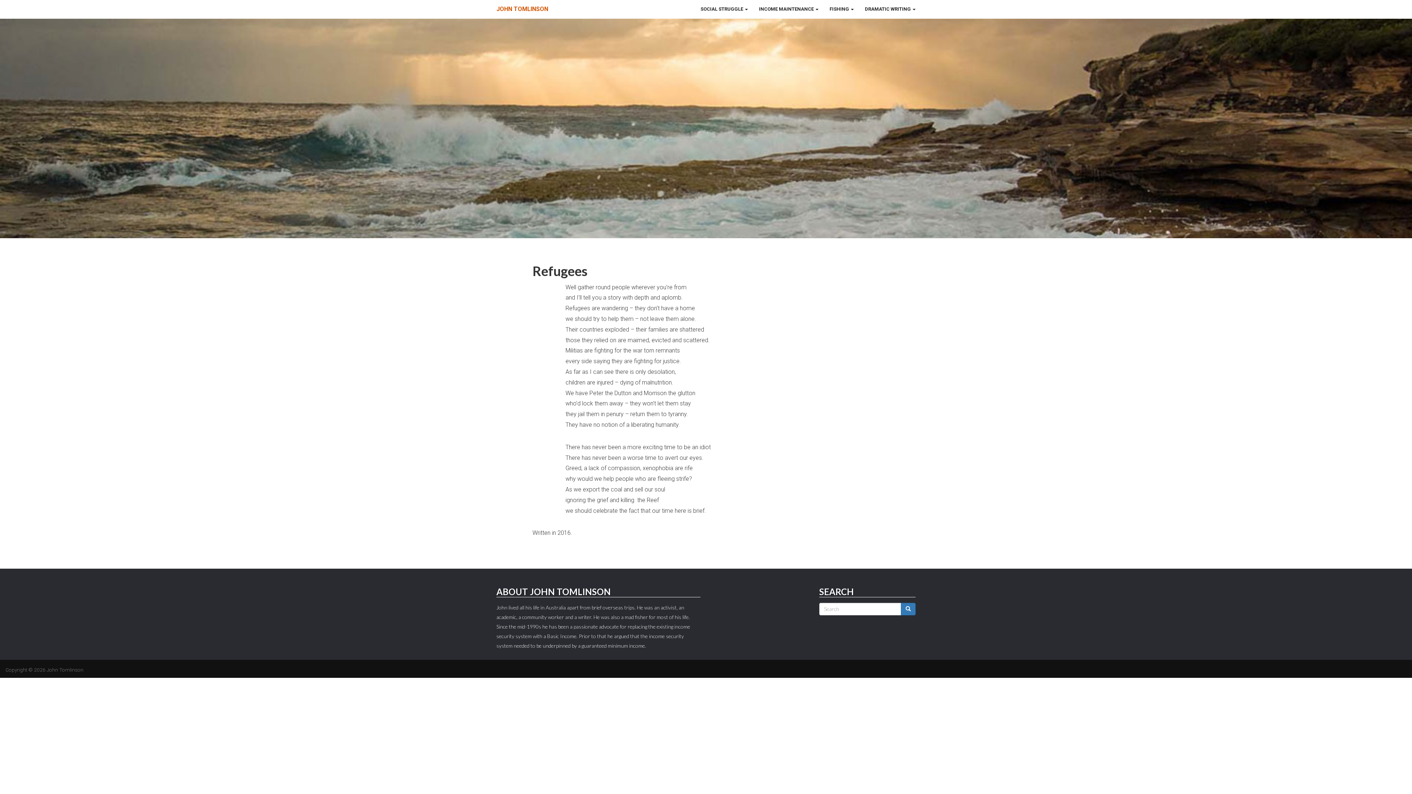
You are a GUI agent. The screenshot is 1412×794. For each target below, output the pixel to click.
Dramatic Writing (888, 9)
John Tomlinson (522, 9)
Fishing (840, 9)
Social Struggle (722, 9)
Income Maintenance (787, 9)
